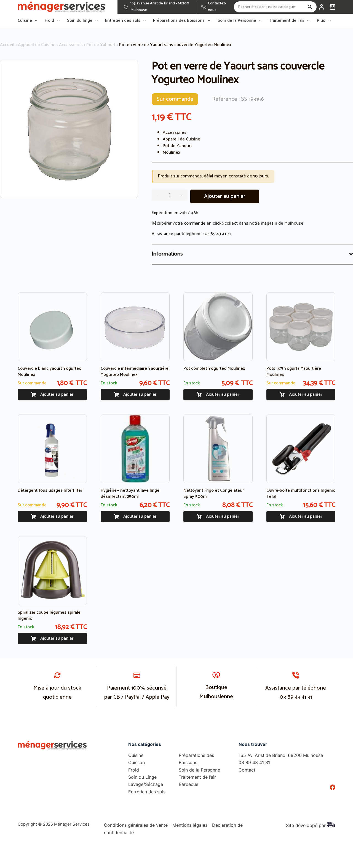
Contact (247, 770)
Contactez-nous (217, 6)
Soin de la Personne (237, 20)
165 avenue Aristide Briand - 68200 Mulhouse (159, 6)
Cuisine (25, 20)
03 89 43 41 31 (218, 234)
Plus (321, 20)
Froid (49, 20)
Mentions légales (189, 825)
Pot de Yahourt (101, 45)
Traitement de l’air (286, 20)
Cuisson (136, 762)
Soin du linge (79, 20)
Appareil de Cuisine (36, 45)
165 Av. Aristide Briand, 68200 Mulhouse (281, 755)
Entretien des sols (122, 20)
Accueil (7, 45)
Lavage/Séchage (145, 784)
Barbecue (188, 784)
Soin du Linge (142, 777)
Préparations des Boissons (179, 20)
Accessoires (71, 45)
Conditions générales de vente (136, 825)
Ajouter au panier (224, 196)
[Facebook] (332, 787)
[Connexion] (321, 7)
